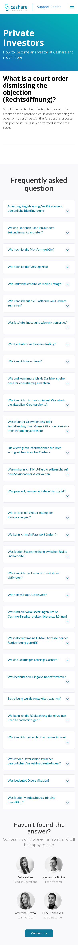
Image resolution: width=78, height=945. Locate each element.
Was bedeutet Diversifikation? (28, 780)
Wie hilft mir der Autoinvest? (27, 594)
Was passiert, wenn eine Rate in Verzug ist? (37, 491)
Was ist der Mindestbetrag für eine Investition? (31, 800)
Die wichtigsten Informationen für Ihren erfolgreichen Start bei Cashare (34, 450)
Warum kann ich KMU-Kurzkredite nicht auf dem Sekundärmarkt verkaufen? (38, 471)
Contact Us (39, 933)
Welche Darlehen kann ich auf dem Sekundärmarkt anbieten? (31, 230)
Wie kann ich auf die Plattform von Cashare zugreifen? (37, 303)
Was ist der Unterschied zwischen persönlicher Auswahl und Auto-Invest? (34, 761)
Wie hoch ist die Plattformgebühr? (31, 249)
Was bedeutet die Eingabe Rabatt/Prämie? (37, 677)
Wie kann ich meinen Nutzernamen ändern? (37, 737)
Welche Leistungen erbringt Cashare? (33, 659)
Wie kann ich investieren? (25, 361)
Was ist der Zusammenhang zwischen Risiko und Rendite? (37, 554)
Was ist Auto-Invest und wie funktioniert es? (38, 322)
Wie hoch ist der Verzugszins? (28, 266)
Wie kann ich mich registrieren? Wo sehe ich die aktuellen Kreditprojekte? (37, 402)
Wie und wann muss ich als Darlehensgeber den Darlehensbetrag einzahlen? (37, 380)
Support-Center (49, 7)
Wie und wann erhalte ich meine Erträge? (35, 284)
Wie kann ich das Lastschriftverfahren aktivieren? (33, 575)
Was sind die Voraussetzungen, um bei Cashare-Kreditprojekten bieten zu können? (37, 614)
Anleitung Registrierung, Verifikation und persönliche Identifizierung (35, 208)
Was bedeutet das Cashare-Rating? (32, 344)
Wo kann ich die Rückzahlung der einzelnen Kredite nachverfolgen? (37, 718)
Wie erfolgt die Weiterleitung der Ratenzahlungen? (30, 515)
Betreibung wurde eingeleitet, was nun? (34, 698)
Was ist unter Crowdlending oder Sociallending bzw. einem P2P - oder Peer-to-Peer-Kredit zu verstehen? (38, 426)
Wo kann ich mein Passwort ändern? (32, 534)
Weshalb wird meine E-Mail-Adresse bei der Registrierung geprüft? (38, 640)
